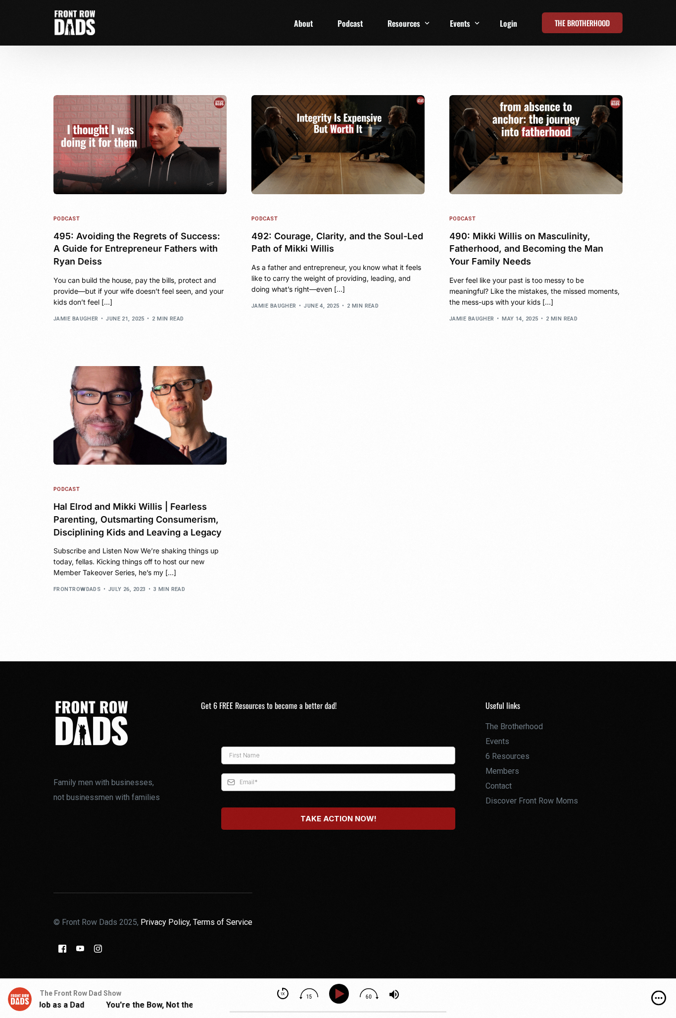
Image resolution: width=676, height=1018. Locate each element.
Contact (498, 786)
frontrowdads (76, 589)
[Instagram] (98, 948)
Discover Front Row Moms (531, 800)
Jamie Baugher (75, 319)
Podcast (66, 218)
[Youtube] (80, 948)
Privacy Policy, (167, 922)
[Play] (341, 994)
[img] (658, 998)
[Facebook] (62, 948)
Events (497, 741)
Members (502, 771)
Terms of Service (222, 922)
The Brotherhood (514, 726)
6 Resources (507, 756)
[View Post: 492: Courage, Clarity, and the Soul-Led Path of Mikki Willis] (338, 144)
